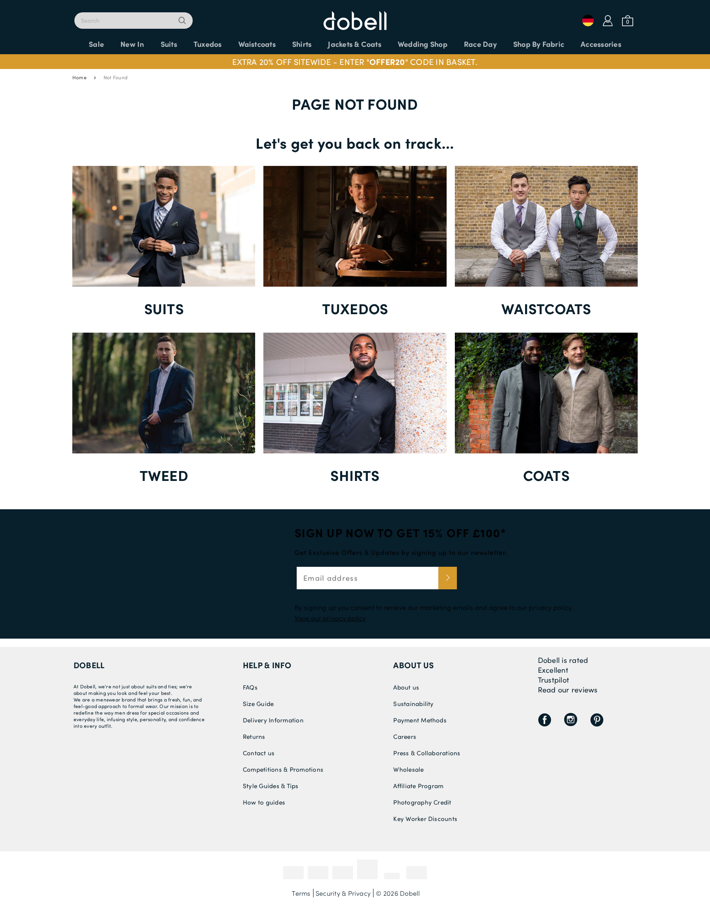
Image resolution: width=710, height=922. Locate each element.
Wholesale (408, 769)
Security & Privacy (343, 893)
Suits (164, 308)
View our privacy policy (330, 618)
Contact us (258, 753)
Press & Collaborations (426, 753)
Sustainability (413, 703)
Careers (404, 736)
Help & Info (267, 665)
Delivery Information (273, 720)
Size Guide (258, 703)
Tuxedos (355, 308)
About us (413, 665)
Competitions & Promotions (283, 769)
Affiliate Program (418, 786)
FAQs (250, 687)
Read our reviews (568, 689)
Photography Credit (422, 802)
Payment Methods (420, 720)
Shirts (354, 475)
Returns (254, 736)
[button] (355, 61)
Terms (301, 893)
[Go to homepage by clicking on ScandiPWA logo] (355, 16)
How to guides (264, 802)
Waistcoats (546, 308)
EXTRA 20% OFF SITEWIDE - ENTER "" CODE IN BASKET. (355, 61)
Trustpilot (553, 680)
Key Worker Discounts (425, 818)
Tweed (164, 475)
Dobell (89, 665)
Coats (546, 475)
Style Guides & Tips (271, 786)
